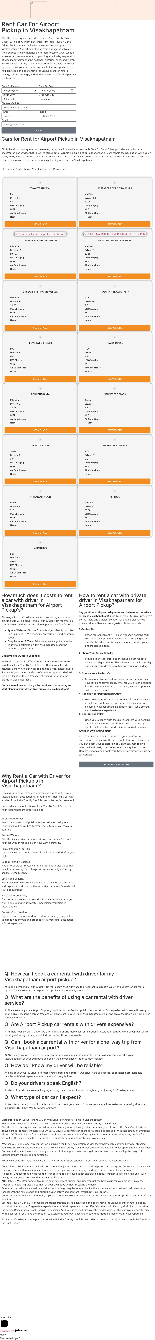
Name (5, 112)
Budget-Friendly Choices (16, 861)
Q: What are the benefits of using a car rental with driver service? (69, 1000)
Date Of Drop (46, 86)
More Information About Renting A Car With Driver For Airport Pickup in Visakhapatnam (52, 1119)
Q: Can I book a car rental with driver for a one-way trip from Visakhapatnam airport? (73, 1045)
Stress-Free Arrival (12, 818)
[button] (116, 2)
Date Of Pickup (10, 86)
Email (5, 120)
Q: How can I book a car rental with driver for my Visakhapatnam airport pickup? (59, 976)
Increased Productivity (14, 895)
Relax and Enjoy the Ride (16, 848)
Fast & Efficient (10, 835)
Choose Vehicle (10, 103)
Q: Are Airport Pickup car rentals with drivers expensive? (69, 1024)
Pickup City (8, 95)
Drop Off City (46, 95)
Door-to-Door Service (14, 912)
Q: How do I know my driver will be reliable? (54, 1065)
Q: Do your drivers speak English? (43, 1083)
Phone (42, 112)
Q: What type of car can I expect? (43, 1097)
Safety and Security (13, 878)
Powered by (7, 1330)
